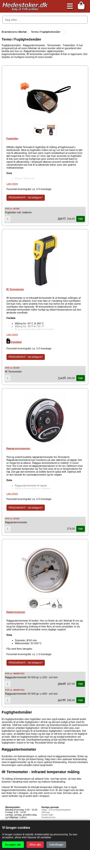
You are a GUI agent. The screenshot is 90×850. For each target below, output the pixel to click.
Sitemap (45, 812)
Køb (80, 218)
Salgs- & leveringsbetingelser (56, 809)
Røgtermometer (15, 612)
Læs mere (12, 183)
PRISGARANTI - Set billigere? (26, 197)
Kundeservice (48, 817)
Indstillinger (56, 844)
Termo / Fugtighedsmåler (45, 31)
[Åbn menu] (69, 6)
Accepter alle (13, 844)
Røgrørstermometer (18, 448)
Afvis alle (35, 844)
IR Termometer (15, 289)
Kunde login (47, 814)
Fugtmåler (12, 138)
